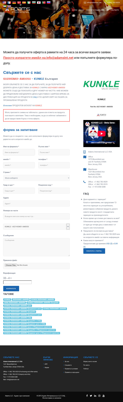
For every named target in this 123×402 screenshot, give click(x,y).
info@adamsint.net (94, 2)
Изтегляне (7, 105)
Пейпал (86, 369)
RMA (107, 10)
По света (86, 365)
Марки (74, 10)
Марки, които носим (90, 361)
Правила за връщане (72, 372)
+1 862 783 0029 (113, 2)
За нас (81, 10)
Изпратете (11, 288)
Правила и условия (71, 369)
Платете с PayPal (94, 251)
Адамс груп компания (22, 396)
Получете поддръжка (95, 10)
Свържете (115, 10)
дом (68, 10)
